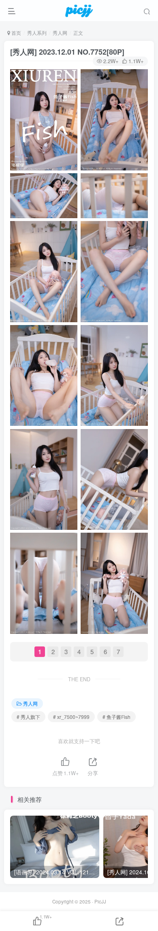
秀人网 (60, 32)
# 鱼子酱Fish (116, 716)
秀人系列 (37, 32)
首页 (15, 32)
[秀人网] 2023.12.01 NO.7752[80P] (67, 52)
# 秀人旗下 (28, 716)
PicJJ (100, 901)
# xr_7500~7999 (71, 716)
